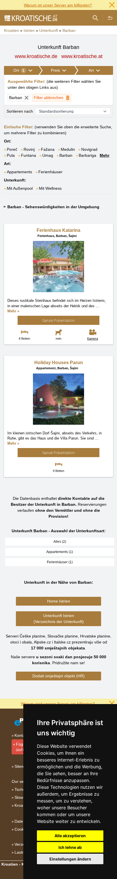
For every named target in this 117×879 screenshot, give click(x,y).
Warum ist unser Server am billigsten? (58, 5)
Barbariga (87, 155)
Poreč (12, 149)
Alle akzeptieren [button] (70, 835)
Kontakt (21, 735)
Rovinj (29, 149)
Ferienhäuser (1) (60, 562)
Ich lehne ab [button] (70, 847)
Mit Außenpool (20, 188)
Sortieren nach (20, 111)
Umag (47, 155)
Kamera (92, 338)
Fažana (48, 149)
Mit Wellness (50, 188)
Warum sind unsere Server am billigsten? (58, 703)
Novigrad (89, 149)
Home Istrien (58, 601)
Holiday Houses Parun (58, 362)
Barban (65, 155)
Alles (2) (59, 542)
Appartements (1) (59, 552)
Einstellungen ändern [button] (70, 859)
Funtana (28, 155)
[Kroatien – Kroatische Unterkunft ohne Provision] (30, 18)
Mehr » (13, 311)
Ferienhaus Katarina (58, 230)
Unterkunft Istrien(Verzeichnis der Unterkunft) (59, 618)
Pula (11, 155)
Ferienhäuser (50, 172)
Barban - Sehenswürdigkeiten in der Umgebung (53, 207)
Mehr (104, 155)
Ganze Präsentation (58, 320)
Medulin (68, 149)
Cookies (21, 829)
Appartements (19, 172)
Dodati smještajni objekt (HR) (58, 676)
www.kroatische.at (82, 56)
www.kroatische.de (36, 56)
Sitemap (21, 766)
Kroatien (22, 805)
